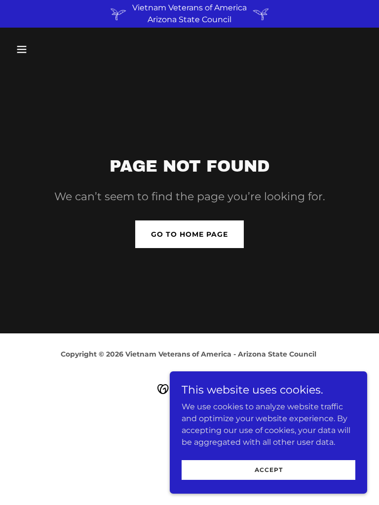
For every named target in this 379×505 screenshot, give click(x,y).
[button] (38, 49)
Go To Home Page (189, 234)
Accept (269, 469)
